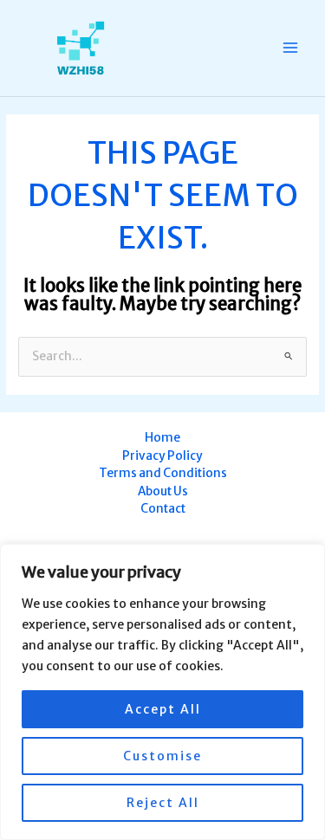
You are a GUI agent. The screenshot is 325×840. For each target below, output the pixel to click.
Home (162, 437)
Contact (162, 508)
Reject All (163, 803)
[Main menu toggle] (291, 48)
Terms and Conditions (163, 473)
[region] (162, 692)
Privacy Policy (162, 456)
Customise (162, 756)
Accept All (163, 709)
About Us (163, 491)
